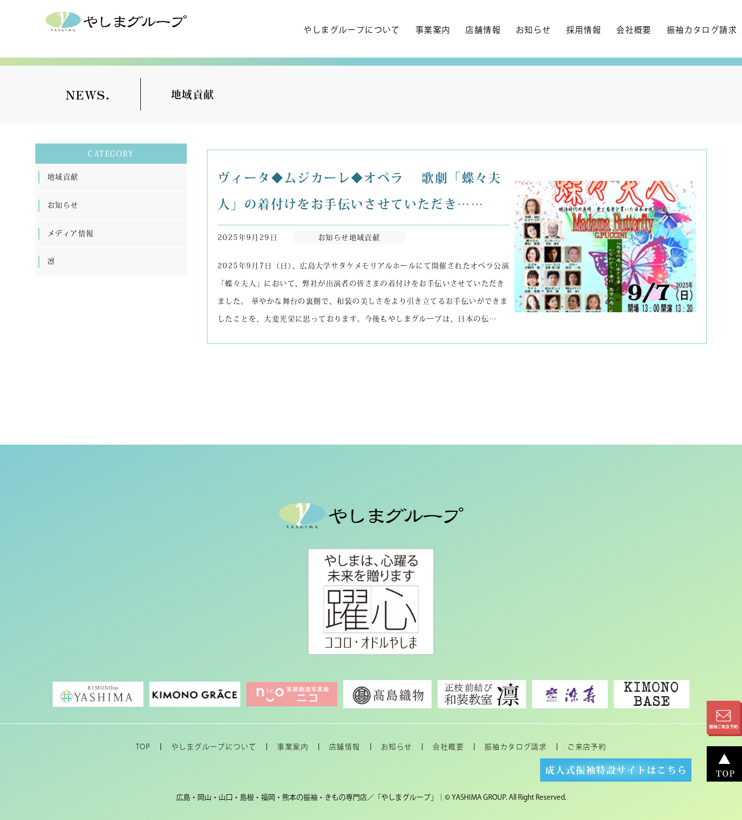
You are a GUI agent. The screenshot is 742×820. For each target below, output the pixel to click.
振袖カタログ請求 (702, 30)
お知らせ (533, 30)
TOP (143, 746)
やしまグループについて (351, 30)
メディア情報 (70, 233)
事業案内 (433, 30)
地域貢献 (63, 176)
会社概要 (634, 30)
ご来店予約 (586, 746)
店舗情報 (483, 30)
